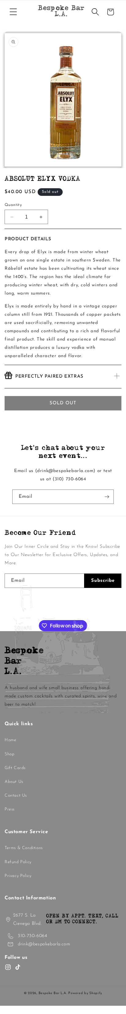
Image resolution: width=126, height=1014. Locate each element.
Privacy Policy (18, 876)
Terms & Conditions (24, 848)
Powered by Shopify (85, 993)
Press (10, 809)
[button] (13, 12)
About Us (14, 782)
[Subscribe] (106, 497)
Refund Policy (18, 862)
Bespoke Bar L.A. (53, 993)
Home (10, 740)
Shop (9, 754)
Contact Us (16, 795)
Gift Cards (15, 768)
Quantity (13, 205)
